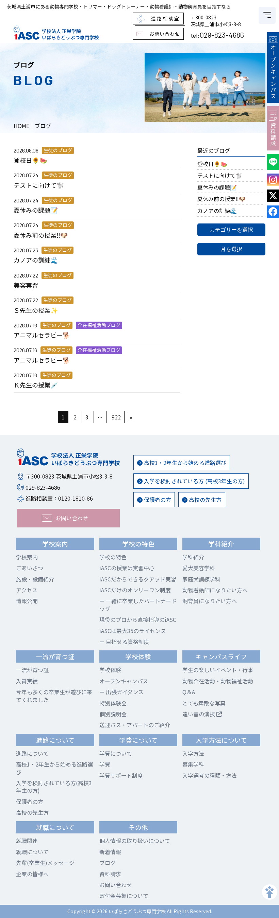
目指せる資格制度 (126, 641)
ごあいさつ (29, 568)
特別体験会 (113, 703)
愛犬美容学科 (198, 568)
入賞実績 (27, 681)
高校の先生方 (204, 500)
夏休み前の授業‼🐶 (221, 199)
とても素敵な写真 (204, 703)
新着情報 (110, 852)
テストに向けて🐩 (219, 175)
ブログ (107, 863)
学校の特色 (113, 557)
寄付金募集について (123, 896)
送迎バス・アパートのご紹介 (134, 725)
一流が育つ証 (32, 670)
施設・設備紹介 (35, 579)
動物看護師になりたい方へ (215, 590)
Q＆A (188, 692)
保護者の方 (157, 500)
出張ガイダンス (124, 692)
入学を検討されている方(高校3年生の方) (54, 786)
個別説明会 (113, 714)
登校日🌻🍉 (212, 164)
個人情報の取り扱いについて (134, 840)
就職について (32, 852)
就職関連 (27, 840)
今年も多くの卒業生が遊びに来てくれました (54, 695)
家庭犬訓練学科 (201, 579)
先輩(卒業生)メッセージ (45, 863)
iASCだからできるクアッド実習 (137, 579)
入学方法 (193, 753)
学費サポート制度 (121, 775)
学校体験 (110, 670)
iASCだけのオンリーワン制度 (135, 590)
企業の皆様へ (32, 874)
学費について (115, 753)
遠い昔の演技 (199, 714)
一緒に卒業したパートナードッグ (138, 604)
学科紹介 (193, 557)
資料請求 (273, 134)
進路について (32, 753)
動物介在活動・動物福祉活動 (217, 681)
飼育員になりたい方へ (209, 601)
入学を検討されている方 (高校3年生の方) (194, 481)
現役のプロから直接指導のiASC (137, 619)
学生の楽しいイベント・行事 (217, 670)
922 (116, 417)
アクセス (26, 590)
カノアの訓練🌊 (217, 210)
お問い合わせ (115, 885)
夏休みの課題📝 (217, 187)
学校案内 (27, 557)
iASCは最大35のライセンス (132, 631)
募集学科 (193, 764)
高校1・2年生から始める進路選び (184, 462)
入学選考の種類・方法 (209, 775)
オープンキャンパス (273, 71)
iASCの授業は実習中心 (126, 568)
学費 (104, 764)
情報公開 (27, 601)
